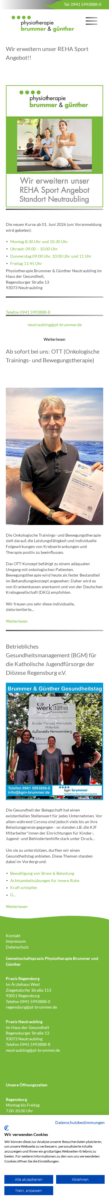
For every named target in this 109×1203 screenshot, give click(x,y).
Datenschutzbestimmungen (80, 1122)
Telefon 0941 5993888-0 (28, 1001)
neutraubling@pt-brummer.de (55, 324)
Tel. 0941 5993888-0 (82, 4)
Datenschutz (17, 946)
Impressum (16, 941)
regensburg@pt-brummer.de (31, 1006)
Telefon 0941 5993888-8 (28, 312)
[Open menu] (91, 20)
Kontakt (13, 935)
